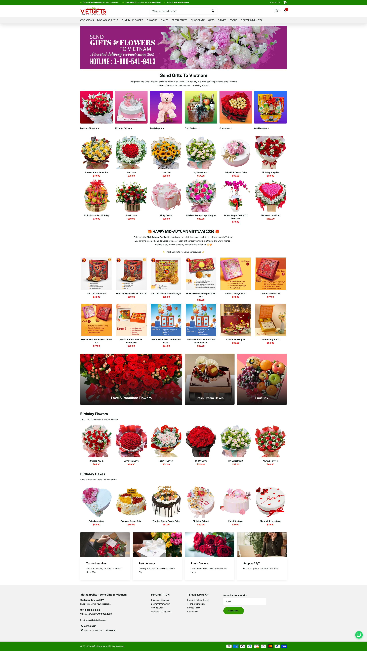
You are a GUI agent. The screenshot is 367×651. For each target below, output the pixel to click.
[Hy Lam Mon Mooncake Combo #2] (96, 320)
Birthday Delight (201, 521)
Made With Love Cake (270, 521)
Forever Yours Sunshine (96, 172)
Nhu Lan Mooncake (96, 293)
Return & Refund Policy (198, 600)
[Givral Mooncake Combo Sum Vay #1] (166, 320)
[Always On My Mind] (270, 196)
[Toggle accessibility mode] (285, 2)
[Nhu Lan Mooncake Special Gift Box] (201, 274)
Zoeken (213, 10)
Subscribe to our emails (235, 595)
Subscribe (233, 610)
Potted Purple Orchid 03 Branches (235, 217)
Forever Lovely (166, 461)
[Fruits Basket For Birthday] (96, 196)
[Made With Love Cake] (270, 501)
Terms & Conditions (196, 604)
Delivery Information (160, 604)
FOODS (233, 20)
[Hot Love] (131, 152)
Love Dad (166, 172)
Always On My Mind (270, 215)
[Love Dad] (166, 152)
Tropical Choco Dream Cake (166, 521)
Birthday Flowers (94, 414)
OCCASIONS (87, 20)
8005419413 (90, 626)
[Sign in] (277, 11)
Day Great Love (131, 461)
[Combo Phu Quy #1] (235, 320)
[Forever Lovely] (166, 441)
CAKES (164, 20)
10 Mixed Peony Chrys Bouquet (201, 215)
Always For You (270, 461)
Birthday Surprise (270, 172)
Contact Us (192, 611)
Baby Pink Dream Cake (236, 172)
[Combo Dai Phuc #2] (270, 274)
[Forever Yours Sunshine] (96, 152)
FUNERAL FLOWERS (132, 20)
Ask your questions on (100, 630)
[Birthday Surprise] (270, 152)
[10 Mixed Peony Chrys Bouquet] (201, 196)
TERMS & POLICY (198, 594)
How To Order (157, 607)
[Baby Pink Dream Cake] (235, 152)
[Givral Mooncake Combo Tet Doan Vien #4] (201, 320)
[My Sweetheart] (201, 152)
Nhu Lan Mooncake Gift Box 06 (131, 293)
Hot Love (131, 172)
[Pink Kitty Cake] (235, 501)
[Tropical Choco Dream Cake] (166, 501)
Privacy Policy (193, 607)
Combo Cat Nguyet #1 (235, 293)
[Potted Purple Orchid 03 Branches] (235, 196)
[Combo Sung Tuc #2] (270, 320)
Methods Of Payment (161, 611)
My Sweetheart (201, 172)
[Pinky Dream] (166, 196)
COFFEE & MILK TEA (251, 20)
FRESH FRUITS (179, 20)
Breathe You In (96, 461)
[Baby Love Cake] (96, 501)
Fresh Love (131, 215)
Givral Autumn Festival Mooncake (131, 341)
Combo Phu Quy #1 (235, 339)
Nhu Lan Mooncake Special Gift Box (201, 295)
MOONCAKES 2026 (107, 20)
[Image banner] (183, 47)
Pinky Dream (166, 215)
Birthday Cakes (92, 474)
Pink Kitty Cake (235, 521)
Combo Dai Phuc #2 (270, 293)
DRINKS (222, 20)
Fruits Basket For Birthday (96, 215)
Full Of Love (201, 461)
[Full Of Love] (201, 441)
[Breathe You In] (96, 441)
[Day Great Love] (131, 441)
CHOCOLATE (198, 20)
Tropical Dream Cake (131, 521)
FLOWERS (152, 20)
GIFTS (211, 20)
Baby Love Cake (96, 521)
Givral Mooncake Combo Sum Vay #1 (166, 341)
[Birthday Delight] (201, 501)
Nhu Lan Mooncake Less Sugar (166, 293)
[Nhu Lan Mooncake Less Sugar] (166, 274)
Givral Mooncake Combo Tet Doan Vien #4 (201, 341)
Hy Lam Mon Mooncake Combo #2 (96, 341)
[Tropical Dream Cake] (131, 501)
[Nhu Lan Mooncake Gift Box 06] (131, 274)
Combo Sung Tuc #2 (270, 339)
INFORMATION (160, 594)
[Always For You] (270, 441)
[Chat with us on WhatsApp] (359, 635)
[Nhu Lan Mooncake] (96, 274)
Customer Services (160, 600)
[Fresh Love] (131, 196)
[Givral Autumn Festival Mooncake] (131, 320)
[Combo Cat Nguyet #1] (235, 274)
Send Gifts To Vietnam (183, 75)
